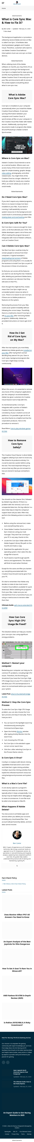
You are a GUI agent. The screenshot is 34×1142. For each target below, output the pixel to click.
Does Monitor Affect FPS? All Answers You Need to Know (17, 915)
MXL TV (15, 1131)
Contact (7, 1134)
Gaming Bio (8, 1131)
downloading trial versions (11, 258)
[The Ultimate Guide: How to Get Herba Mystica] (7, 1084)
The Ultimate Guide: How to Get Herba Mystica (22, 1082)
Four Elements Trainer (25, 1131)
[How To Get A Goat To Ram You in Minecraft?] (17, 957)
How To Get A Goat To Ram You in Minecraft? (17, 969)
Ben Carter (7, 29)
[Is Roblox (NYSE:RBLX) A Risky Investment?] (17, 1011)
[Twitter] (17, 866)
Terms (23, 1134)
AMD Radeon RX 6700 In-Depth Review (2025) (17, 996)
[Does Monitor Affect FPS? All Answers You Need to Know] (17, 903)
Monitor (19, 731)
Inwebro (17, 1128)
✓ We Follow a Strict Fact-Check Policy (14, 884)
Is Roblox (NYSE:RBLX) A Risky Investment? (17, 1023)
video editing (6, 173)
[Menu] (3, 3)
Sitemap (29, 1134)
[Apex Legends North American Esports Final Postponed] (7, 1072)
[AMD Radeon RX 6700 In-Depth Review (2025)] (17, 984)
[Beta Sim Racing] (17, 3)
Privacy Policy (15, 1134)
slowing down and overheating (13, 217)
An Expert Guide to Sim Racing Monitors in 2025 (17, 1113)
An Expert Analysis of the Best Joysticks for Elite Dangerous (17, 942)
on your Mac (9, 316)
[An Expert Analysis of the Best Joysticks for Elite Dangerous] (17, 930)
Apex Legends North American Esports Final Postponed (20, 1072)
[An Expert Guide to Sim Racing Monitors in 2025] (17, 1101)
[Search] (31, 3)
